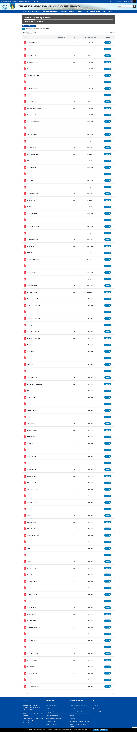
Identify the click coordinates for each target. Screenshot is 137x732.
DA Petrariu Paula (31, 246)
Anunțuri (112, 1)
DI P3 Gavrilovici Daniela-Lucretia (34, 147)
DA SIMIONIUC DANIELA (32, 581)
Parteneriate (50, 709)
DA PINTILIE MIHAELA (31, 607)
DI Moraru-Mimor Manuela (32, 49)
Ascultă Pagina (29, 26)
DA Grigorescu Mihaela (32, 660)
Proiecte (63, 11)
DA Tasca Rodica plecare (32, 88)
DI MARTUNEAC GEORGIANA (33, 450)
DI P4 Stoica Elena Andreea (33, 121)
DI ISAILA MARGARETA (31, 469)
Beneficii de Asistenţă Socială (51, 11)
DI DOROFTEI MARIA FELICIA (33, 535)
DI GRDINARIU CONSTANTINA (33, 489)
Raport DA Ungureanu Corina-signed (35, 344)
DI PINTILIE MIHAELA (31, 443)
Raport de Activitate (52, 724)
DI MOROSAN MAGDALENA (32, 430)
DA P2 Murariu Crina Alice (32, 193)
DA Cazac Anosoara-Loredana (33, 68)
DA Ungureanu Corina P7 (32, 292)
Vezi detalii (104, 729)
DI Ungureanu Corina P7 (32, 285)
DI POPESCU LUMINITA (31, 410)
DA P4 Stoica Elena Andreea (33, 174)
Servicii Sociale (36, 11)
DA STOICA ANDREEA (31, 588)
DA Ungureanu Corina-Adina (33, 298)
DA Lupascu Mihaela (31, 233)
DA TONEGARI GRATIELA (32, 542)
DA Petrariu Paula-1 (31, 180)
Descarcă (108, 42)
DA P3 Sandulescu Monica (32, 213)
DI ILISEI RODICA (30, 509)
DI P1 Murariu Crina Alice (32, 160)
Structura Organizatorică (53, 718)
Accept (96, 729)
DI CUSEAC (29, 515)
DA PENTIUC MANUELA (31, 601)
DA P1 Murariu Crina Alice (32, 239)
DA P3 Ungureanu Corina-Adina (33, 312)
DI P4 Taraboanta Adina (32, 55)
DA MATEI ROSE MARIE (31, 620)
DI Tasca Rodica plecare (32, 82)
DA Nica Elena (30, 371)
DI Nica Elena (30, 358)
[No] (135, 730)
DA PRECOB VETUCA (31, 568)
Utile (86, 11)
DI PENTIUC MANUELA (31, 436)
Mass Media (118, 1)
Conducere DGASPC (52, 715)
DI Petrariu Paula (30, 266)
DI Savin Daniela (30, 390)
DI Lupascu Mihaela (31, 187)
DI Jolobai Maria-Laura (32, 476)
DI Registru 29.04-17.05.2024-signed (34, 384)
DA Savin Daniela (30, 574)
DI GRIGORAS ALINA (31, 496)
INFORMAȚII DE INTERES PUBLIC (97, 11)
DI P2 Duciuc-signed (31, 167)
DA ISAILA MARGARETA (32, 673)
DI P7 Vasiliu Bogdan (31, 95)
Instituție (26, 11)
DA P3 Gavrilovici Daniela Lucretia (34, 206)
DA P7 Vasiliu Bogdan (31, 101)
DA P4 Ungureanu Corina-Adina (33, 318)
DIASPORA (72, 718)
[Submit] (134, 6)
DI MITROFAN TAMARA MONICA (33, 463)
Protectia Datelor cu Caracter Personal (78, 726)
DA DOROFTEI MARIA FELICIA (33, 686)
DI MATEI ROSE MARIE (31, 456)
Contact (110, 11)
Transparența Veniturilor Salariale (79, 721)
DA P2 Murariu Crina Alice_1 (33, 226)
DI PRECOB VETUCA (31, 417)
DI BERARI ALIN (30, 548)
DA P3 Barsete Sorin (31, 200)
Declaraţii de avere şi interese (78, 706)
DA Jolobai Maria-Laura (32, 640)
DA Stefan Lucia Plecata (32, 272)
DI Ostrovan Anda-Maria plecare (34, 108)
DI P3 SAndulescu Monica (32, 154)
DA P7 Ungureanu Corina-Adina (33, 338)
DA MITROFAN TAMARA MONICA (33, 627)
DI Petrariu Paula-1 (31, 128)
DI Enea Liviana (30, 364)
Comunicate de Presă (76, 712)
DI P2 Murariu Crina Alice (32, 134)
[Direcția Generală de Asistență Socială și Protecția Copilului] (8, 6)
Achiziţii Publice (74, 709)
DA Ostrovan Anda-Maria (32, 114)
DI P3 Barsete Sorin (31, 141)
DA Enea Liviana (30, 351)
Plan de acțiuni (50, 721)
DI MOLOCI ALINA (30, 423)
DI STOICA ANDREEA (31, 404)
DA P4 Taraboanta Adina (32, 42)
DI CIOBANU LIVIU (30, 555)
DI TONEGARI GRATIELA (32, 377)
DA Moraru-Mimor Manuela (32, 62)
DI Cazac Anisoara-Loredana (33, 75)
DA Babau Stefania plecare (33, 259)
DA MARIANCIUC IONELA (32, 647)
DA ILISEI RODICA (30, 666)
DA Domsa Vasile (30, 680)
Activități (71, 11)
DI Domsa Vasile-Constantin (33, 528)
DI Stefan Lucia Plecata (32, 279)
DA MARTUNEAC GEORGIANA (33, 653)
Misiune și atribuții (51, 706)
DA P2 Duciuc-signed (31, 220)
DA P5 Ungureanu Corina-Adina (33, 325)
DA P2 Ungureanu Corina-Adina (33, 305)
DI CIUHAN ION (30, 561)
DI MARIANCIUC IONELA (32, 482)
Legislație (79, 11)
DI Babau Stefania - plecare (33, 252)
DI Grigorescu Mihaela (32, 502)
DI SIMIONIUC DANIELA (31, 397)
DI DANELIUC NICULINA (31, 522)
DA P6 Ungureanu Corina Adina (33, 331)
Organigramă (50, 712)
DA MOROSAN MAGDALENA (32, 594)
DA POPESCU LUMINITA (32, 614)
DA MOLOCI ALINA (31, 634)
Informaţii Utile (126, 1)
